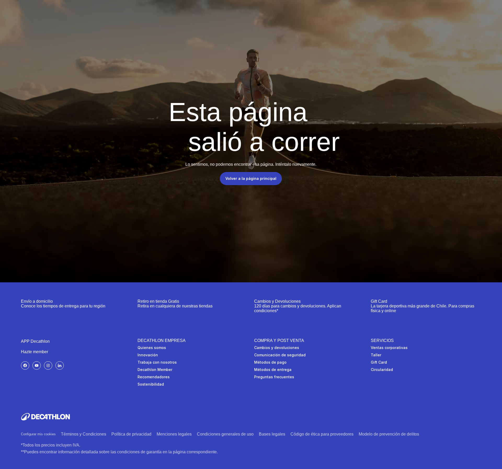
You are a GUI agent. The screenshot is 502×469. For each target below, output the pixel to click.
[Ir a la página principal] (45, 416)
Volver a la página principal (250, 178)
